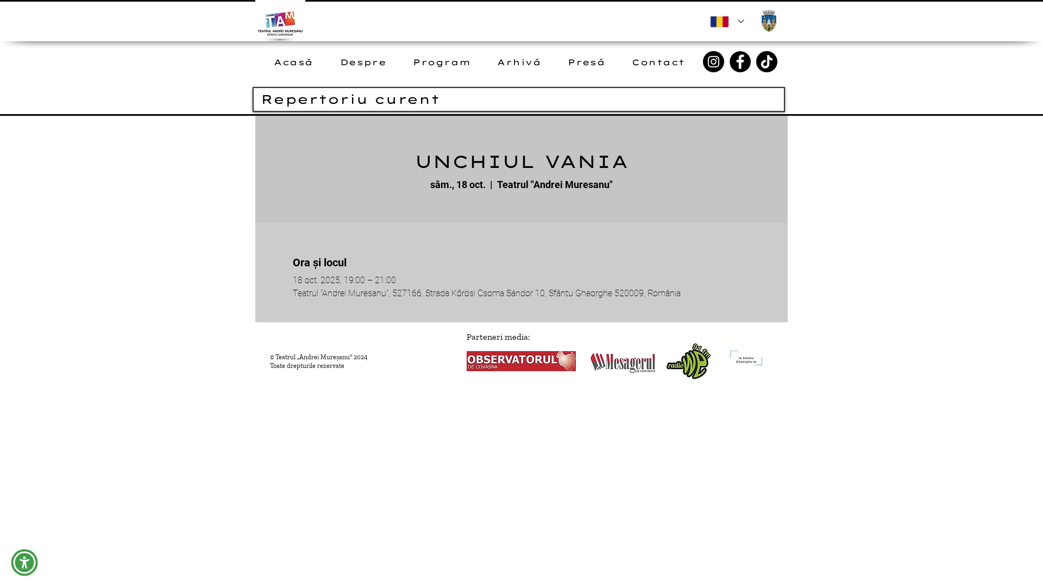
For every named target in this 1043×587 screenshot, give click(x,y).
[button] (24, 562)
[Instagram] (713, 61)
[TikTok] (766, 61)
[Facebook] (740, 61)
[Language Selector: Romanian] (727, 21)
